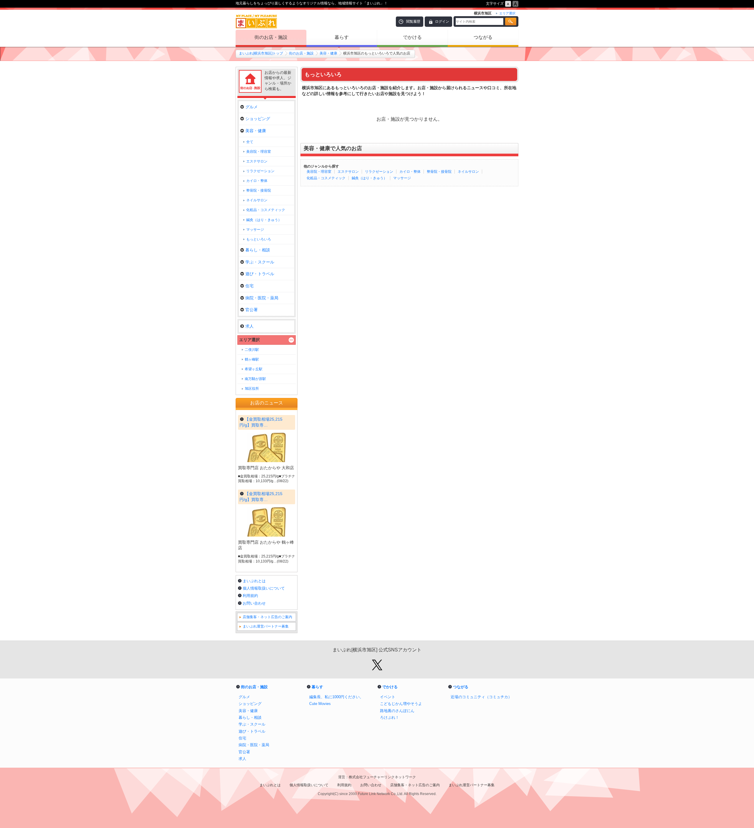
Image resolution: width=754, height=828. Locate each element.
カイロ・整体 (410, 172)
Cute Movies (320, 703)
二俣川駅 (252, 349)
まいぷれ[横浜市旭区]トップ (261, 53)
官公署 (251, 309)
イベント (387, 697)
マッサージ (402, 178)
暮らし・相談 (257, 250)
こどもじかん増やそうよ (401, 703)
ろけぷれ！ (389, 717)
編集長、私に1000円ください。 (336, 697)
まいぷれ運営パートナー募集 (266, 626)
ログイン (442, 21)
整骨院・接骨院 (439, 172)
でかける (412, 37)
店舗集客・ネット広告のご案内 (267, 617)
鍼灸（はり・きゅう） (369, 178)
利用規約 (250, 595)
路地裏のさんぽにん (397, 710)
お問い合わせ (254, 603)
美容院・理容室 (319, 172)
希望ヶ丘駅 (253, 369)
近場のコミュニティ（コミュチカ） (481, 697)
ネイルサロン (468, 172)
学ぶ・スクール (259, 262)
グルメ (251, 106)
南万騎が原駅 (255, 379)
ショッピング (257, 118)
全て (249, 142)
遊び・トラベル (259, 273)
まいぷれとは (254, 581)
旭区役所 (252, 388)
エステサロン (348, 172)
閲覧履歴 (413, 21)
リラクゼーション (379, 172)
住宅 (249, 285)
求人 (249, 326)
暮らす (342, 37)
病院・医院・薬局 (261, 298)
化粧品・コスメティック (326, 178)
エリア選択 (249, 339)
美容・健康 (328, 53)
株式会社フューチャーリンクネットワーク (382, 777)
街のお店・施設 (270, 37)
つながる (483, 37)
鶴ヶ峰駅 (252, 359)
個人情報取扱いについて (264, 588)
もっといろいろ (258, 239)
